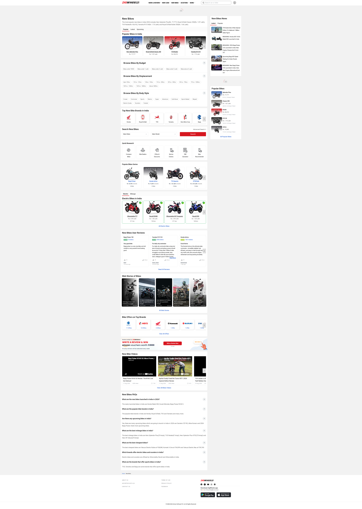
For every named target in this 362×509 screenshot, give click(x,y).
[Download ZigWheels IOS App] (224, 494)
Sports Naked (185, 99)
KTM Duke (196, 181)
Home (123, 473)
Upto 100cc (126, 82)
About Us (125, 480)
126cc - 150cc (149, 82)
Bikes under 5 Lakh (171, 69)
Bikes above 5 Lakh (186, 69)
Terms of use (165, 480)
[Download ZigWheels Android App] (208, 494)
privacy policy (166, 483)
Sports (142, 99)
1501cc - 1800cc (141, 86)
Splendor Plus (227, 92)
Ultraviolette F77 (132, 216)
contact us (126, 486)
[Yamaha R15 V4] (196, 43)
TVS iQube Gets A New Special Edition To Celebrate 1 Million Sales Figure (231, 30)
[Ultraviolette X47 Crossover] (175, 207)
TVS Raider (174, 52)
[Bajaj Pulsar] (132, 173)
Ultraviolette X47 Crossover (174, 216)
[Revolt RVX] (196, 207)
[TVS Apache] (174, 173)
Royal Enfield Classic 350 (153, 52)
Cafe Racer (175, 99)
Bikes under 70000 (128, 69)
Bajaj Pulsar (132, 181)
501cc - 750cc (183, 82)
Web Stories (165, 310)
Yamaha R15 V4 (196, 52)
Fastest (146, 103)
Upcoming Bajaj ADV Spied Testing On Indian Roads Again (230, 59)
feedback (164, 486)
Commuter (134, 99)
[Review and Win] (164, 344)
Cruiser (125, 99)
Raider (225, 109)
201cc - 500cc (172, 82)
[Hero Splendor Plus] (132, 43)
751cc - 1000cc (195, 82)
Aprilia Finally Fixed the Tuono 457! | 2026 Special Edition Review (173, 380)
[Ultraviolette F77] (132, 207)
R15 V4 (225, 118)
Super (157, 99)
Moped (195, 99)
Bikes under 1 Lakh (143, 69)
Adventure (165, 99)
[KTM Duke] (196, 173)
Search (193, 134)
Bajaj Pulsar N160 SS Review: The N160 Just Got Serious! (138, 380)
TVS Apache (174, 181)
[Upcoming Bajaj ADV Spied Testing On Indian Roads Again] (216, 58)
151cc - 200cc (160, 82)
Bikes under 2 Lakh (157, 69)
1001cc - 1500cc (128, 86)
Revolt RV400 (153, 216)
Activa (224, 127)
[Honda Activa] (153, 173)
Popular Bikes (226, 137)
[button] (203, 2)
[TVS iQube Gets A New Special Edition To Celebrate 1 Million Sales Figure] (216, 30)
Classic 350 (226, 101)
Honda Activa (153, 181)
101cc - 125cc (137, 82)
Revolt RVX (195, 216)
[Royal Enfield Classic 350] (153, 43)
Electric (150, 99)
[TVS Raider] (175, 43)
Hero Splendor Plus (132, 52)
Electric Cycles (127, 103)
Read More (173, 258)
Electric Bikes (165, 226)
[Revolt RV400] (153, 207)
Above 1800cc (153, 86)
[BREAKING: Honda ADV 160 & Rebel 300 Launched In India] (216, 39)
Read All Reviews (164, 269)
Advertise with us (128, 483)
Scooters (137, 103)
